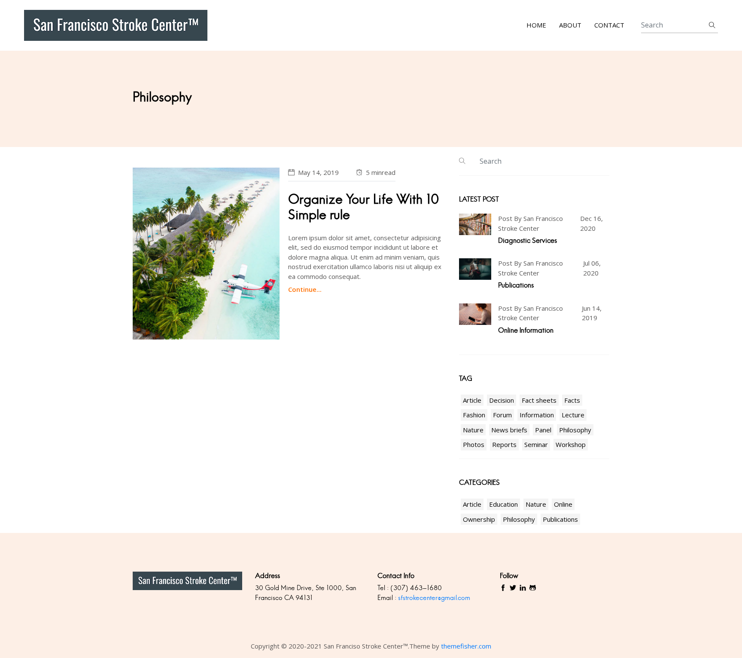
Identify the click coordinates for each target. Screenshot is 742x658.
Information (537, 414)
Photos (473, 444)
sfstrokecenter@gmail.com (434, 598)
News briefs (509, 429)
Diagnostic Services (527, 240)
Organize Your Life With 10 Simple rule (363, 207)
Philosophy (575, 429)
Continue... (305, 289)
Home (536, 25)
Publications (516, 285)
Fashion (474, 414)
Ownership (479, 519)
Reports (504, 444)
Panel (543, 429)
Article (472, 400)
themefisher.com (466, 646)
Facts (572, 400)
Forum (502, 414)
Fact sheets (539, 400)
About (570, 25)
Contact (609, 25)
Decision (501, 400)
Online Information (525, 330)
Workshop (571, 444)
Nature (473, 429)
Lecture (573, 414)
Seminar (536, 444)
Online (563, 504)
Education (503, 504)
